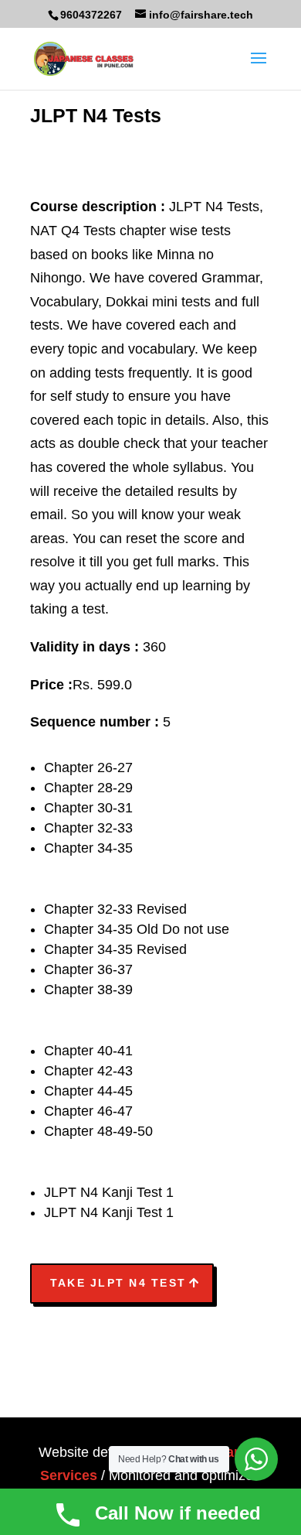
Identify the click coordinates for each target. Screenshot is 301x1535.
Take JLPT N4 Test (118, 1282)
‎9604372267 (91, 14)
